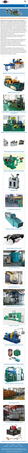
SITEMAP (19, 449)
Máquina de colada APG (14, 325)
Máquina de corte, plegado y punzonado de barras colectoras (14, 441)
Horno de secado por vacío (14, 287)
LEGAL (24, 449)
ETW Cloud (5, 449)
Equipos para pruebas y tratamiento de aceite (14, 383)
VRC (10, 449)
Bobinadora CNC (14, 190)
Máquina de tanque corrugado (14, 92)
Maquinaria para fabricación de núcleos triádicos (14, 364)
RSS (14, 449)
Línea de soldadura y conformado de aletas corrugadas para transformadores (14, 112)
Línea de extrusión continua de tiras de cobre (14, 345)
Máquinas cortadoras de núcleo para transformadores (14, 73)
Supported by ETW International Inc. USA (14, 451)
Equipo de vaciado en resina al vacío (14, 306)
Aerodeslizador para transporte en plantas (14, 422)
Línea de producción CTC (14, 402)
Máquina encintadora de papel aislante (14, 229)
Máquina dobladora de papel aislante (14, 248)
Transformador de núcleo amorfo (14, 209)
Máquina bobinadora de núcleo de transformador (14, 151)
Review (21, 446)
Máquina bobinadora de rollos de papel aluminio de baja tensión (14, 132)
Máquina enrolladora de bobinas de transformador (14, 171)
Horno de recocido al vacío (14, 267)
